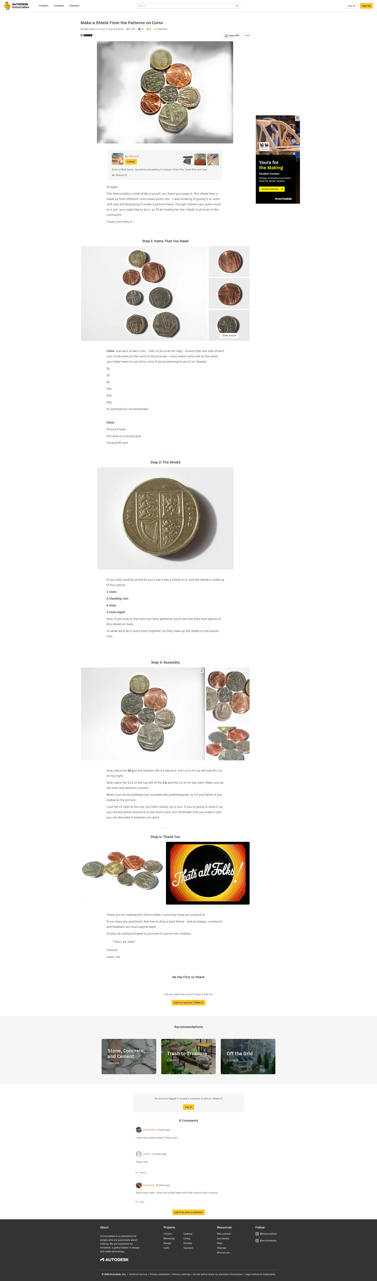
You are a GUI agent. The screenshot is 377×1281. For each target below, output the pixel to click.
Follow (131, 161)
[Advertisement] (278, 159)
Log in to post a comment (188, 1212)
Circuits (167, 1233)
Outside (187, 1243)
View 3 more (229, 335)
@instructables (268, 1233)
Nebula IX (121, 175)
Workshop (169, 1238)
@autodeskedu (268, 1240)
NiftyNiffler (149, 1129)
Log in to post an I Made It (188, 1002)
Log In (351, 6)
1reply (141, 1201)
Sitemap (221, 1248)
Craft (166, 1248)
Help (219, 1243)
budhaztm (148, 1185)
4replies (142, 1172)
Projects (43, 5)
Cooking (187, 1233)
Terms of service (138, 1274)
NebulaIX (89, 29)
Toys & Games (116, 29)
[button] (247, 36)
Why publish (224, 1233)
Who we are (223, 1252)
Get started (223, 1238)
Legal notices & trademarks (260, 1274)
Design (167, 1243)
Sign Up (366, 6)
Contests (59, 5)
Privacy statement (160, 1274)
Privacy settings (181, 1274)
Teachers (74, 5)
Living (101, 29)
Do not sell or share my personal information (217, 1274)
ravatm (147, 1154)
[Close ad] (297, 118)
